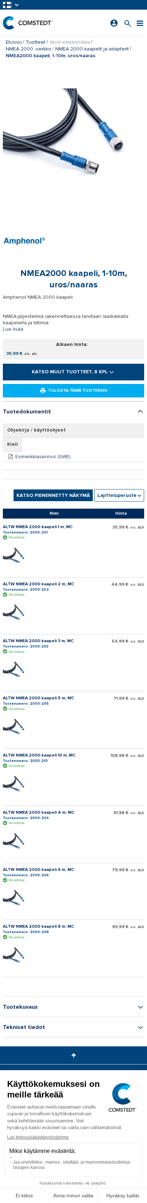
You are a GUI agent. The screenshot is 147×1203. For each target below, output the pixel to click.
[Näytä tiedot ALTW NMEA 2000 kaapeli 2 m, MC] (17, 613)
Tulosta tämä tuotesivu (77, 390)
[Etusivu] (28, 22)
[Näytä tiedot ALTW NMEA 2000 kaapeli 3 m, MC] (17, 670)
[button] (11, 4)
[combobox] (119, 495)
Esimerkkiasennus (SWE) (43, 457)
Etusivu (14, 42)
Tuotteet (35, 42)
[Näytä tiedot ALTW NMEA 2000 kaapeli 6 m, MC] (17, 899)
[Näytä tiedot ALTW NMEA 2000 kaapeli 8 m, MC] (17, 956)
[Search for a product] (127, 23)
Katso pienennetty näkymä (53, 495)
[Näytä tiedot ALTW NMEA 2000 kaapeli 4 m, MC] (17, 842)
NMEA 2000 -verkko (28, 49)
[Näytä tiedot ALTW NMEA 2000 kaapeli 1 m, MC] (17, 556)
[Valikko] (140, 23)
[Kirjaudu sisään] (114, 23)
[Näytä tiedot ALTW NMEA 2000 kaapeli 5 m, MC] (17, 728)
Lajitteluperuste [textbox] (117, 495)
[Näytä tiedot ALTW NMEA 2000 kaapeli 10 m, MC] (17, 785)
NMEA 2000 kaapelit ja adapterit (92, 49)
